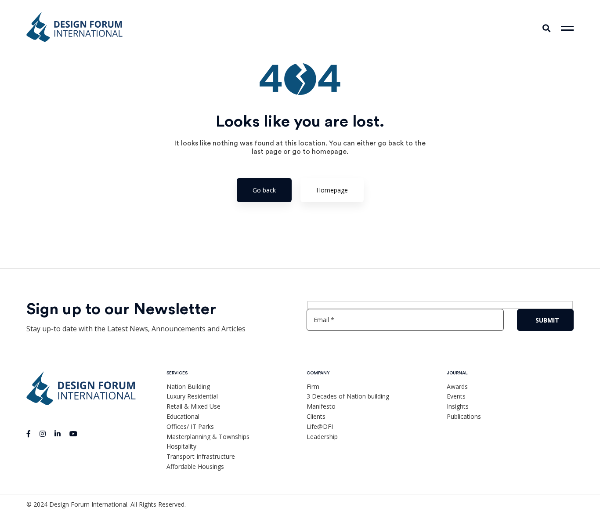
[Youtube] (73, 433)
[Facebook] (28, 433)
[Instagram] (42, 433)
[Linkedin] (57, 433)
